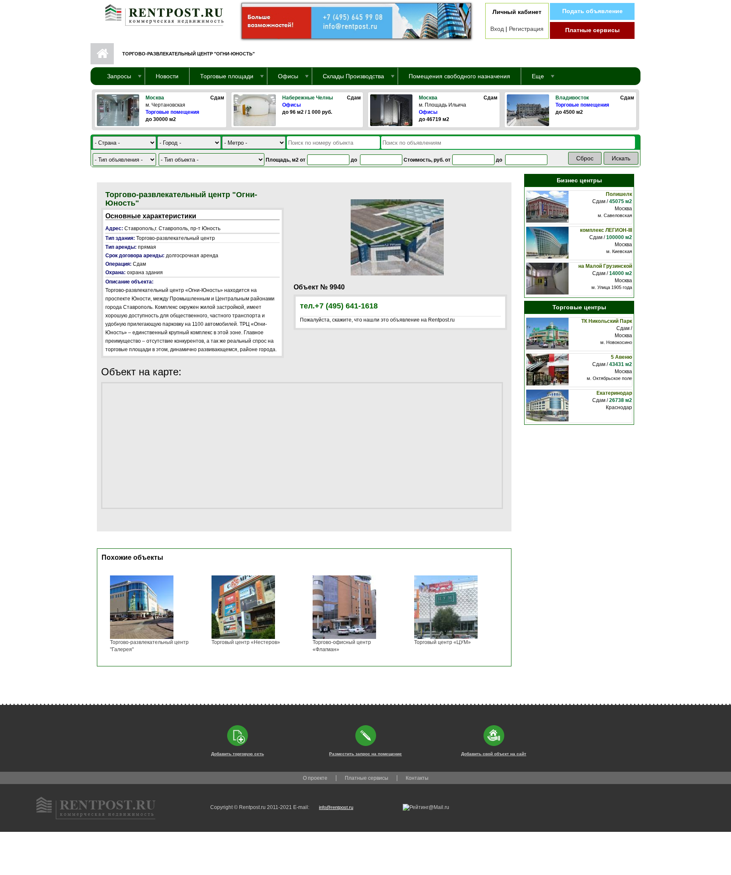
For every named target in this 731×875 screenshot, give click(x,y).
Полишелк (619, 194)
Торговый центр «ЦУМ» (442, 642)
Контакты (417, 778)
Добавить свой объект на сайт (493, 753)
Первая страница (102, 53)
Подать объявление (592, 11)
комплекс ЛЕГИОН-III (606, 230)
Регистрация (526, 28)
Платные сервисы (592, 30)
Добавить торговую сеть (237, 753)
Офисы (291, 105)
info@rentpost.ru (336, 807)
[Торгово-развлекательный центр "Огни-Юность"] (397, 237)
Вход (497, 28)
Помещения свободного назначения (459, 76)
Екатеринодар (614, 393)
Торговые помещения (172, 112)
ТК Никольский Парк (606, 321)
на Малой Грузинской (605, 266)
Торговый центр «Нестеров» (246, 642)
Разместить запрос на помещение (365, 753)
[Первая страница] (160, 13)
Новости (167, 76)
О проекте (315, 778)
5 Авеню (621, 357)
